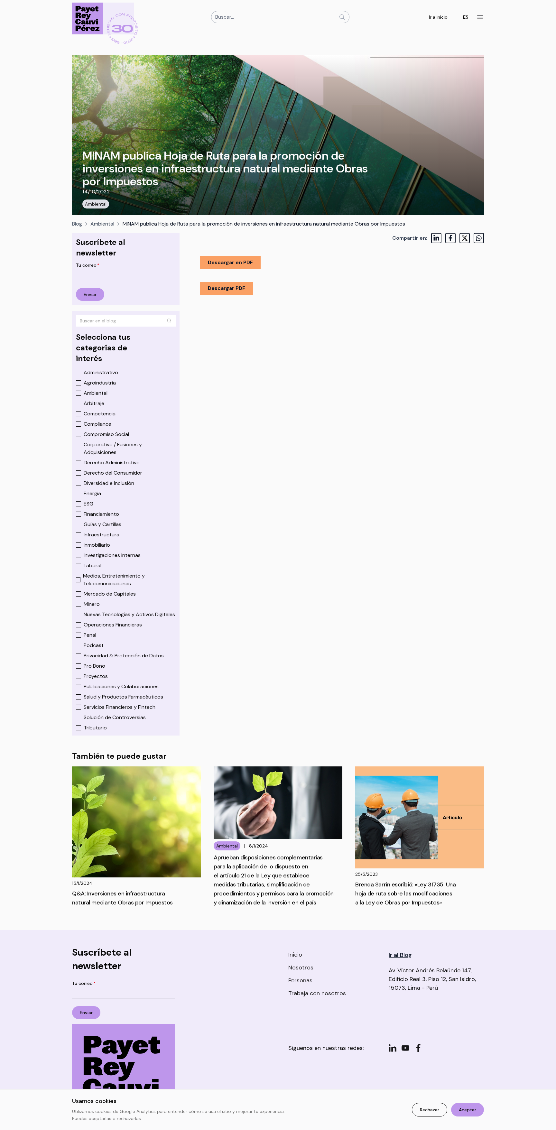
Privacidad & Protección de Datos (124, 655)
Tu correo (87, 265)
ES (465, 17)
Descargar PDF (226, 288)
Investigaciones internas (112, 555)
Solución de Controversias (115, 717)
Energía (92, 493)
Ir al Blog (400, 955)
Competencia (100, 413)
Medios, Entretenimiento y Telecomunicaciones (114, 579)
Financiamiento (101, 514)
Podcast (94, 645)
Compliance (97, 424)
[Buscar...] (342, 17)
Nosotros (300, 967)
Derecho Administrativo (112, 462)
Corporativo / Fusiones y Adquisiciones (113, 448)
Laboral (92, 565)
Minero (92, 604)
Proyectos (96, 676)
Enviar (90, 294)
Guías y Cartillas (102, 524)
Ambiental (96, 204)
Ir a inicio (438, 17)
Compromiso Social (106, 434)
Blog (77, 223)
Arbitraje (94, 403)
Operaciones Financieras (113, 624)
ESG (88, 503)
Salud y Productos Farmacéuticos (123, 696)
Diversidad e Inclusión (109, 483)
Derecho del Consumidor (113, 472)
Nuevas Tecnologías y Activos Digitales (129, 614)
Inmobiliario (97, 545)
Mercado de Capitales (110, 593)
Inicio (295, 955)
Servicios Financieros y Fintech (119, 707)
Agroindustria (100, 382)
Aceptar (467, 1110)
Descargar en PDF (230, 262)
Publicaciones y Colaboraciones (121, 686)
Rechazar (429, 1110)
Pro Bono (94, 665)
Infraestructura (101, 534)
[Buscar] (169, 321)
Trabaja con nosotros (317, 993)
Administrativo (101, 372)
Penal (90, 635)
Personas (300, 980)
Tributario (95, 727)
